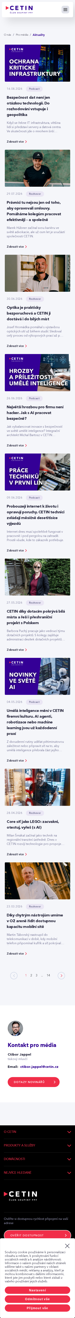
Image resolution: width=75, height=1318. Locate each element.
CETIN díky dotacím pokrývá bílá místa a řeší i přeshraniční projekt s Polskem (36, 617)
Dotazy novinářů (29, 1082)
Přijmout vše (37, 1308)
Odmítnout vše (37, 1299)
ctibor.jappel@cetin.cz (39, 1067)
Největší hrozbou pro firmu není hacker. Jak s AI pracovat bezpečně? (35, 413)
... (42, 975)
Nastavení (37, 1290)
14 (48, 975)
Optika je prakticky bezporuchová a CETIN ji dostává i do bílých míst (29, 313)
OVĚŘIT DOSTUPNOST (27, 1235)
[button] (61, 975)
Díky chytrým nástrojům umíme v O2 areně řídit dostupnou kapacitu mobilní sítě (35, 921)
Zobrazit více (15, 141)
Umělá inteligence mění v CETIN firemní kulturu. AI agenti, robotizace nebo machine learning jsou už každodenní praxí (35, 722)
